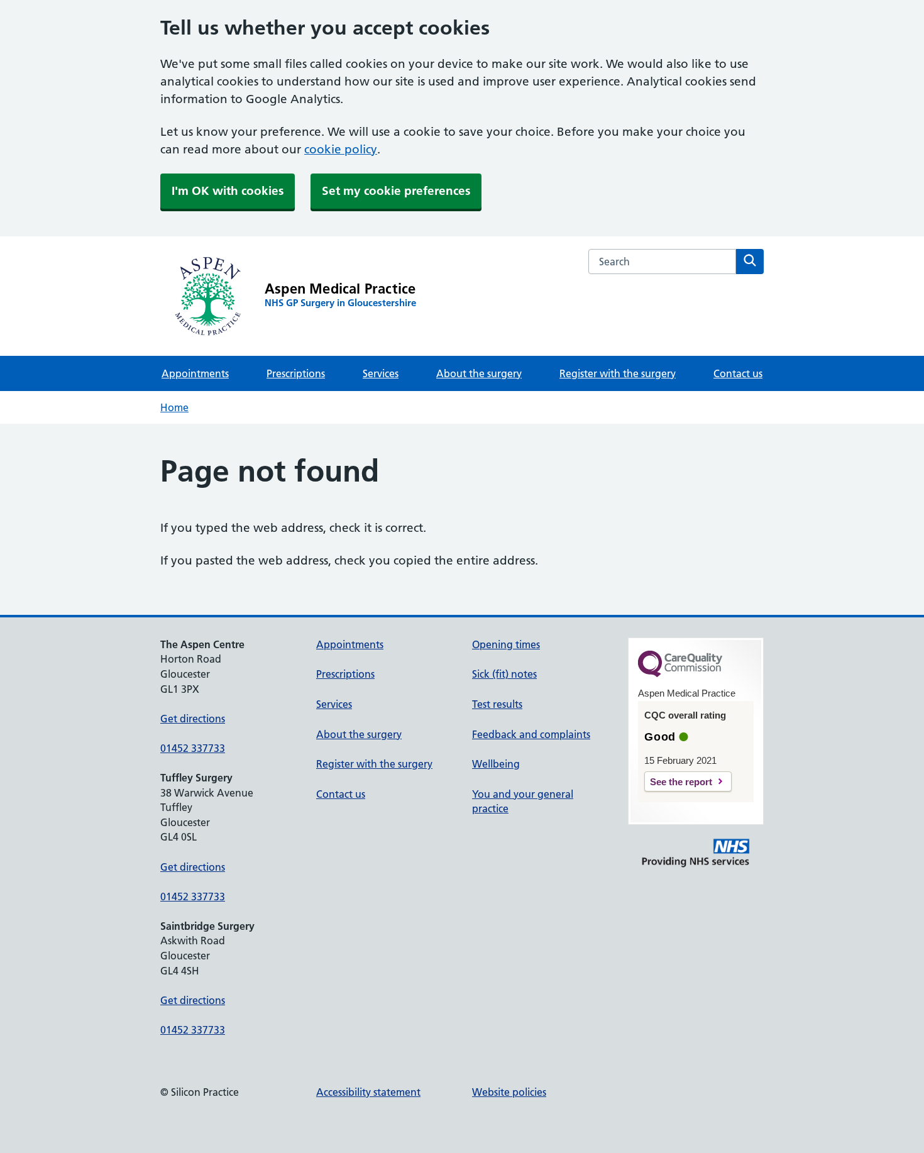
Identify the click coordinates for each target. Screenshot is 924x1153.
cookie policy (340, 149)
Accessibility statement (368, 1092)
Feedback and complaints (531, 734)
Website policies (509, 1092)
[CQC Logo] (680, 674)
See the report (681, 781)
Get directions (192, 718)
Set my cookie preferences (396, 191)
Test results (497, 704)
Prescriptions (296, 373)
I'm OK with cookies (227, 191)
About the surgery (479, 373)
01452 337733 (192, 748)
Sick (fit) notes (504, 674)
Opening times (506, 644)
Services (381, 373)
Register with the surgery (617, 373)
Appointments (195, 373)
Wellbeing (496, 764)
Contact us (737, 373)
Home (174, 407)
